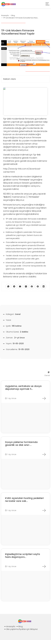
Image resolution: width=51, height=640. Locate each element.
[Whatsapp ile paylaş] (8, 286)
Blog (20, 626)
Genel (18, 314)
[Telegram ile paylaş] (14, 286)
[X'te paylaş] (26, 286)
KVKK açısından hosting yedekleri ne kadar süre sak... (24, 499)
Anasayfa (10, 626)
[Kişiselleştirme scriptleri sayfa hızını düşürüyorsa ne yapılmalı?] (44, 566)
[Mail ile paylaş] (20, 286)
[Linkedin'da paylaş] (43, 286)
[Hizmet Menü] (47, 4)
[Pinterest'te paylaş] (37, 286)
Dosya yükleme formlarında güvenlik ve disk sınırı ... (21, 443)
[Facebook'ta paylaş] (31, 286)
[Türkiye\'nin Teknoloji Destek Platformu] (8, 3)
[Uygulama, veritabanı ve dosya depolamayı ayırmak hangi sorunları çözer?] (44, 398)
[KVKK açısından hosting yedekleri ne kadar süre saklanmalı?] (44, 510)
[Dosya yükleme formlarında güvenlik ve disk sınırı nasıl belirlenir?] (44, 454)
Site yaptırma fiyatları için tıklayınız (22, 629)
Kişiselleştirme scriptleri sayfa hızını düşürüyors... (22, 555)
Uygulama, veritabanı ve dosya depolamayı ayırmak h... (23, 387)
